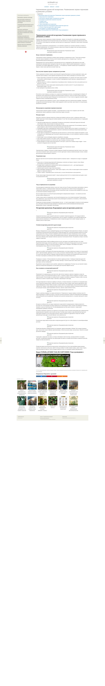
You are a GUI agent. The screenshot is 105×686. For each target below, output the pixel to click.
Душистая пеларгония (43, 370)
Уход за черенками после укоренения (47, 24)
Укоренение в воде (43, 22)
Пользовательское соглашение (48, 416)
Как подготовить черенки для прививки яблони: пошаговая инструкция (24, 21)
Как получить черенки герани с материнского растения (51, 18)
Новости (52, 6)
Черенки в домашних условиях (51, 370)
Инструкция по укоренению (71, 370)
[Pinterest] (52, 376)
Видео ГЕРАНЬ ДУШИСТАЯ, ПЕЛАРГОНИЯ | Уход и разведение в (53, 30)
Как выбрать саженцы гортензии (25, 17)
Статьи (57, 6)
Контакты (41, 416)
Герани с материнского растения (62, 370)
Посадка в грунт (43, 21)
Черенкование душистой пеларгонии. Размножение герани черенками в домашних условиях (59, 15)
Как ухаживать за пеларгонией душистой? (48, 28)
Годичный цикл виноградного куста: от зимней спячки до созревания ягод (26, 26)
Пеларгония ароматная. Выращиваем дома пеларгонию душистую (53, 25)
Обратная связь (64, 416)
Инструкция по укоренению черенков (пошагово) (50, 19)
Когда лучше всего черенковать (46, 16)
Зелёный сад (52, 2)
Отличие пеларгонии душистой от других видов (50, 27)
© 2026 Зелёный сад (21, 416)
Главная (46, 6)
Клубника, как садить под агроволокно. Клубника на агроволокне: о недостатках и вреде (26, 37)
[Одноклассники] (62, 376)
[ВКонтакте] (41, 376)
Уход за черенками (39, 371)
